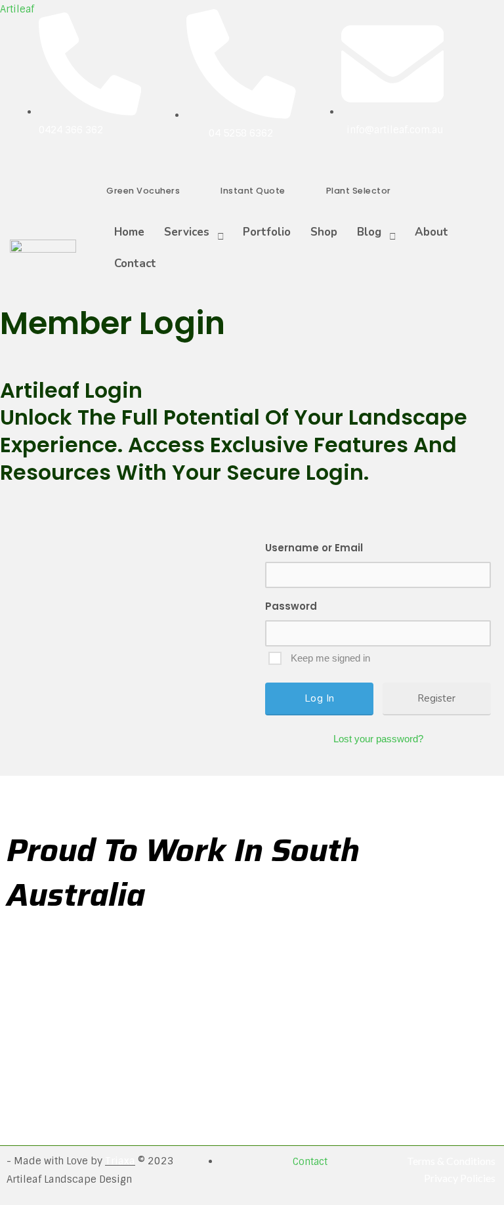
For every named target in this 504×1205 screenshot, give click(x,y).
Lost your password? (378, 738)
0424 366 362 (71, 129)
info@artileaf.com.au (395, 129)
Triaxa (120, 1161)
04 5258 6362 (241, 133)
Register (436, 698)
